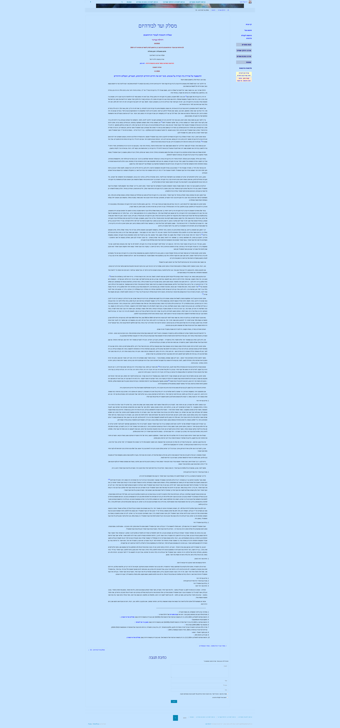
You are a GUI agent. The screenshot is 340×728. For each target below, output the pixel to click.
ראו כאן (142, 63)
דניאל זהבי (208, 724)
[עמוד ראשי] (228, 10)
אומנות (248, 62)
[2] (161, 122)
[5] (110, 276)
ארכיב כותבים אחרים (244, 56)
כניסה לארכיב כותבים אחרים (205, 717)
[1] (186, 96)
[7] (203, 294)
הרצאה (213, 10)
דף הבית (249, 24)
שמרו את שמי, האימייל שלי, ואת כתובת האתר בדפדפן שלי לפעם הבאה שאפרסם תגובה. (203, 694)
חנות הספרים (246, 45)
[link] (122, 2)
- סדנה (241, 78)
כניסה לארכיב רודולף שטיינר (227, 717)
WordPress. (93, 724)
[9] (168, 380)
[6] (199, 286)
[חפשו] (175, 718)
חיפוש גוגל (248, 30)
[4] (202, 234)
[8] (158, 366)
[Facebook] (90, 2)
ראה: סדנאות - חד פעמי (244, 81)
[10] (109, 479)
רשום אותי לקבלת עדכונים (219, 697)
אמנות (192, 717)
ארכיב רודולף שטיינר (244, 50)
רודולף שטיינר (221, 10)
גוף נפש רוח (173, 614)
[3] (201, 141)
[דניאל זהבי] (250, 2)
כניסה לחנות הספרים (245, 717)
